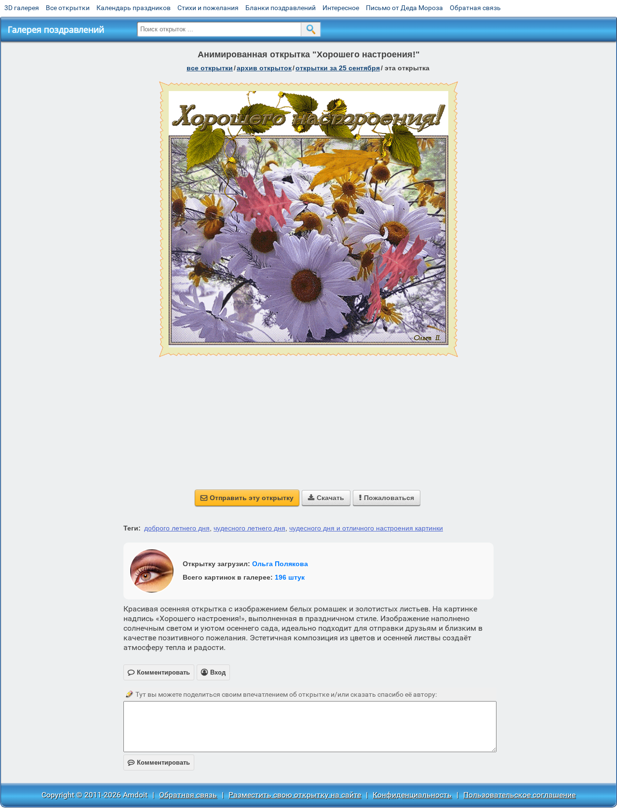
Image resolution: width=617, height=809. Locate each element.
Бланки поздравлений (280, 8)
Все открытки (68, 8)
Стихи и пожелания (208, 8)
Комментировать (159, 762)
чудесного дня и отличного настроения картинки (366, 528)
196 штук (290, 577)
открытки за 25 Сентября (337, 68)
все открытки (210, 68)
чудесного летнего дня (249, 528)
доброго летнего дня (177, 528)
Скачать (326, 498)
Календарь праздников (133, 8)
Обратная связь (475, 8)
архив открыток (264, 68)
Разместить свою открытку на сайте (294, 794)
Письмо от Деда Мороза (404, 8)
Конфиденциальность (412, 794)
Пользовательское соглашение (519, 794)
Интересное (340, 8)
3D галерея (21, 8)
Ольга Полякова (280, 564)
